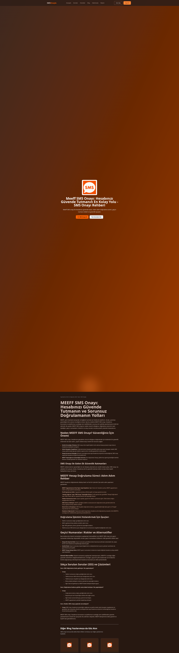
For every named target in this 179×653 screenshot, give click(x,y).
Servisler (75, 3)
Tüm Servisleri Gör (96, 217)
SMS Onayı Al (83, 217)
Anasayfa (68, 3)
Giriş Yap (118, 3)
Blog (88, 3)
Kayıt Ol (127, 3)
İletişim (102, 3)
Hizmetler (82, 3)
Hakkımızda (95, 3)
